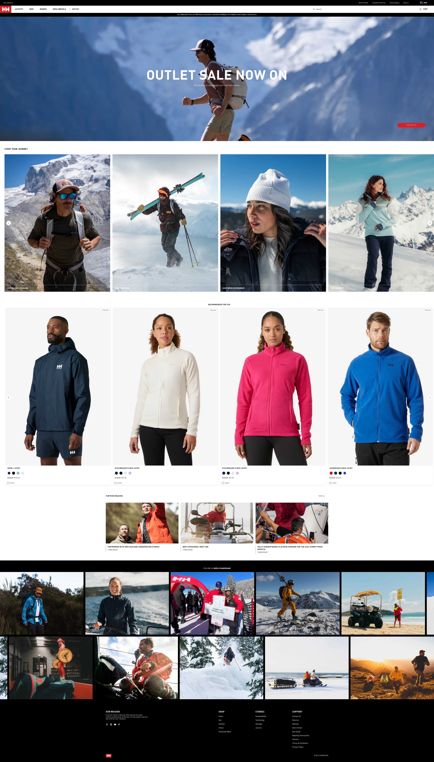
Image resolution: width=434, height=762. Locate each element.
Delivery (295, 724)
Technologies (394, 3)
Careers (295, 739)
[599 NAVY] (335, 473)
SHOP (221, 712)
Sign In (406, 3)
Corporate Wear (225, 732)
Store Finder (363, 3)
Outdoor (222, 724)
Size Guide (296, 732)
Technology (259, 720)
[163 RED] (331, 473)
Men (31, 9)
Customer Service (379, 3)
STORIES (259, 712)
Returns (295, 720)
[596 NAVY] (9, 473)
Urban (221, 728)
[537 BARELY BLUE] (125, 473)
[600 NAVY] (116, 473)
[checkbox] (11, 483)
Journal (258, 728)
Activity (19, 9)
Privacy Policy (297, 747)
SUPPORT (297, 712)
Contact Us (296, 716)
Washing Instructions (300, 736)
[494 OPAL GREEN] (18, 473)
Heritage (258, 724)
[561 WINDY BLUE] (22, 473)
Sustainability (260, 716)
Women (43, 9)
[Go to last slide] (8, 223)
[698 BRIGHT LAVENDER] (130, 473)
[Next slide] (430, 223)
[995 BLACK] (340, 473)
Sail (220, 720)
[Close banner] (432, 14)
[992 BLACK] (13, 473)
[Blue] (344, 473)
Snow (221, 716)
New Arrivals (59, 9)
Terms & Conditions (300, 743)
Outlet (75, 9)
